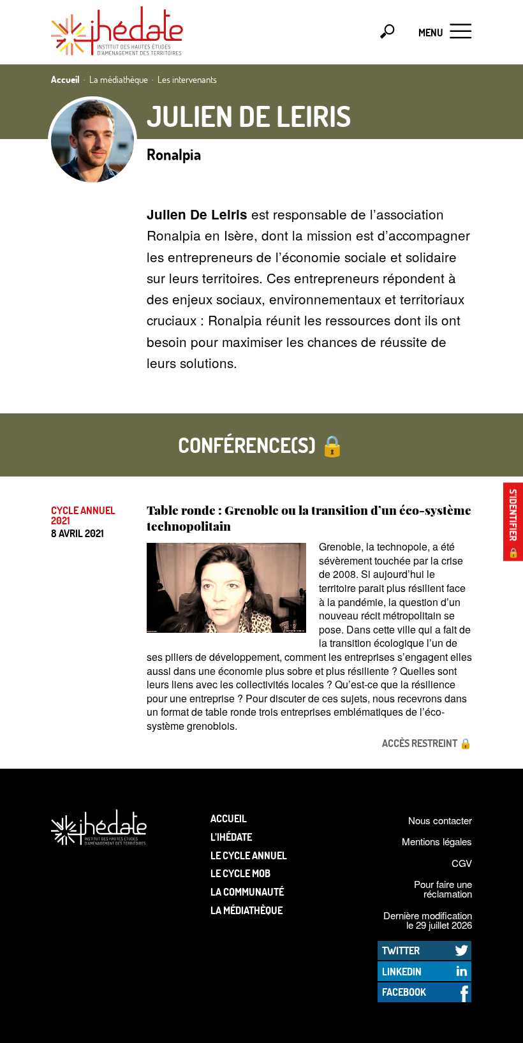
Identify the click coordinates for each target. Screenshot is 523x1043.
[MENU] (461, 32)
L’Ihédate (231, 836)
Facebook (404, 991)
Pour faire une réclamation (443, 888)
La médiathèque (246, 910)
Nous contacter (440, 820)
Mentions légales (437, 841)
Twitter (401, 950)
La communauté (247, 891)
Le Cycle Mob (240, 873)
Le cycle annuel (248, 855)
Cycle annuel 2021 (83, 515)
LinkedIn (402, 971)
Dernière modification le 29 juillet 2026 (427, 919)
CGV (462, 862)
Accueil (228, 818)
